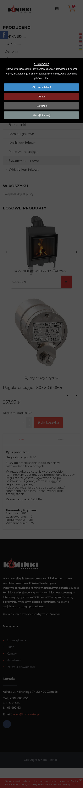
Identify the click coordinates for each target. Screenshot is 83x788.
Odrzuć (41, 96)
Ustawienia (41, 105)
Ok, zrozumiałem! (41, 87)
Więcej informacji (42, 115)
